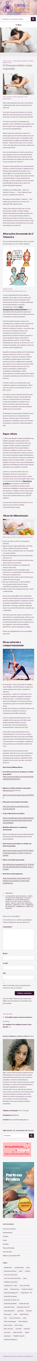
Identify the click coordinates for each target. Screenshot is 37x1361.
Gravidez (9, 893)
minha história (24, 1314)
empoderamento (9, 1311)
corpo (30, 896)
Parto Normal (7, 1252)
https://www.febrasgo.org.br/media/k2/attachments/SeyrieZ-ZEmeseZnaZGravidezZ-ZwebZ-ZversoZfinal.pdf (18, 820)
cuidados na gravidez (15, 897)
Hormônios (20, 906)
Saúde (27, 1332)
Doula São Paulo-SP (23, 1307)
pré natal (18, 1329)
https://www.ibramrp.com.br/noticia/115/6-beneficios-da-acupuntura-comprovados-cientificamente (17, 880)
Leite (15, 1314)
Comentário (8, 927)
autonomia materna (10, 1271)
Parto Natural (22, 1321)
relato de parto (17, 1332)
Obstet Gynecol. (8, 790)
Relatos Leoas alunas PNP (11, 1256)
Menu (19, 25)
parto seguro (19, 1325)
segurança (7, 1336)
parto (24, 1318)
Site (4, 973)
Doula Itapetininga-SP (11, 1293)
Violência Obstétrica (10, 1339)
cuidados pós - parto (10, 1285)
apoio (28, 1267)
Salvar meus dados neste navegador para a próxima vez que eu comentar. (17, 987)
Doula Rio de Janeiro (10, 1296)
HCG (23, 904)
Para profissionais (8, 1248)
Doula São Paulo (9, 1307)
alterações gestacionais (16, 896)
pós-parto (7, 1332)
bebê (20, 1271)
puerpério (27, 1329)
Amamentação (7, 1232)
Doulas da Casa (24, 1303)
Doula (5, 1240)
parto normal (8, 1325)
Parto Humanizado (10, 1321)
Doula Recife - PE (26, 1293)
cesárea (27, 1271)
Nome (5, 953)
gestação (20, 1311)
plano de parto (8, 1329)
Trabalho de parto (18, 1336)
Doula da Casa (11, 901)
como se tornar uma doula (12, 1278)
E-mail (5, 963)
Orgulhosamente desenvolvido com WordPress (18, 1356)
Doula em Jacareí (27, 1289)
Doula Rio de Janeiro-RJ (11, 1300)
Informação (7, 1314)
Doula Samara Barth (10, 1303)
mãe (5, 1318)
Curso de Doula (24, 1285)
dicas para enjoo (22, 899)
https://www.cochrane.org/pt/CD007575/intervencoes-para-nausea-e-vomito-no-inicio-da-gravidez (18, 853)
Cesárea (5, 1236)
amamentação (19, 1267)
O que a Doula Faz (14, 1318)
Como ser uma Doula (10, 1275)
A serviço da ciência (9, 1229)
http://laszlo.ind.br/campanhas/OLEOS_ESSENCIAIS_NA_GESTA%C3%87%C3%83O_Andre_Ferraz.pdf (18, 867)
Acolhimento (8, 1267)
